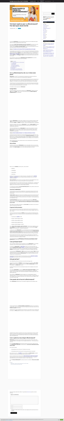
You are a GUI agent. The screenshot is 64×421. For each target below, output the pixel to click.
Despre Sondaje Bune (48, 1)
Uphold (18, 216)
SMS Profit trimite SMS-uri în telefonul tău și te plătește (48, 44)
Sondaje (38, 1)
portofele (44, 32)
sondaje (44, 37)
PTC (43, 33)
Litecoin (22, 247)
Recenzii (44, 34)
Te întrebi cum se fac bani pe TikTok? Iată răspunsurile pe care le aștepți (24, 49)
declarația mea (29, 391)
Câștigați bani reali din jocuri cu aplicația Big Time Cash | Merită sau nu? (48, 47)
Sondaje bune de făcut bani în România (19, 1)
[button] (53, 1)
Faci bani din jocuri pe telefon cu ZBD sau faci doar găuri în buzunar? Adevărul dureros (48, 50)
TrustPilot (20, 353)
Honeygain (17, 53)
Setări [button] (59, 419)
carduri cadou (22, 246)
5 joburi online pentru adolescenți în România (30, 355)
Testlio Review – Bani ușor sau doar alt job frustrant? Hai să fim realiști (19, 363)
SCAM (44, 35)
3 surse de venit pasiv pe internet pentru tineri (16, 364)
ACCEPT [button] (62, 419)
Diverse (42, 1)
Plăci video (44, 30)
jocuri (44, 29)
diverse (19, 28)
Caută (53, 13)
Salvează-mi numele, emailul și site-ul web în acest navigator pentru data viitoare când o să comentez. (24, 410)
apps (44, 24)
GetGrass (11, 53)
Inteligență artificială (33, 1)
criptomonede (45, 25)
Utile (44, 38)
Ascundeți (14, 61)
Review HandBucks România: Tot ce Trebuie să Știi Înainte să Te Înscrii (24, 132)
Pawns (14, 53)
